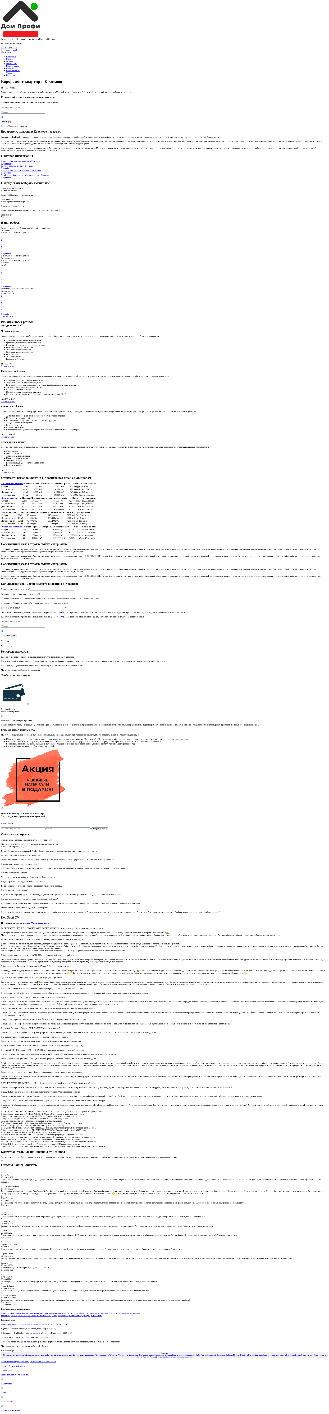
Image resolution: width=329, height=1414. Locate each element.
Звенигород (123, 1355)
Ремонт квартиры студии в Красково (17, 166)
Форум (9, 73)
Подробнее (6, 163)
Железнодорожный (102, 1355)
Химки (152, 1357)
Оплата (9, 59)
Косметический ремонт (12, 484)
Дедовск (58, 1355)
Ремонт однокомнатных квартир (36, 1313)
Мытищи (236, 1355)
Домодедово (90, 1355)
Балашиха (30, 1355)
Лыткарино (221, 1355)
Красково (168, 1355)
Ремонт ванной (33, 1324)
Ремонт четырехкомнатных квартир (124, 1313)
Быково (37, 1355)
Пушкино (282, 1355)
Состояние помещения (11, 599)
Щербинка (166, 1357)
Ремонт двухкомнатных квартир (65, 1313)
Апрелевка (21, 1355)
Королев (151, 1355)
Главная (4, 126)
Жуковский (114, 1355)
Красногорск (177, 1355)
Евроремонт (63, 1315)
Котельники (159, 1355)
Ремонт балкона (47, 1324)
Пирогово (266, 1355)
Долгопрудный (78, 1355)
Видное (44, 1355)
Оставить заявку (8, 366)
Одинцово (259, 1355)
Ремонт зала (6, 1324)
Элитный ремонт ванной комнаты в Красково (21, 170)
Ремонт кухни (60, 1324)
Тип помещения (8, 594)
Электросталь (176, 1357)
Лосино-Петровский (208, 1355)
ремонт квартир (33, 1333)
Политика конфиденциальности (15, 1362)
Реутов (298, 1355)
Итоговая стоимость (10, 608)
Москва (6, 1355)
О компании (11, 64)
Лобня (198, 1355)
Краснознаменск (188, 1355)
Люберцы (229, 1355)
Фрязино (146, 1357)
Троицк (139, 1357)
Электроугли (187, 1357)
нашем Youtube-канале (36, 923)
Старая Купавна (319, 1355)
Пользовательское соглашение (43, 1362)
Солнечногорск (307, 1355)
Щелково (158, 1357)
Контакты (10, 75)
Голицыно (51, 1355)
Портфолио (11, 57)
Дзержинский (67, 1355)
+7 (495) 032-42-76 (9, 48)
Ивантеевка (143, 1355)
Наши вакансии (13, 70)
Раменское (290, 1355)
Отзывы (9, 61)
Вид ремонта (6, 603)
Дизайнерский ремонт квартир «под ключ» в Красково (25, 175)
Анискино (13, 1355)
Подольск (274, 1355)
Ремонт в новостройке (11, 527)
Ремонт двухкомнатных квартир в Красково (20, 161)
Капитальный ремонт (11, 498)
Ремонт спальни (19, 1324)
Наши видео (11, 68)
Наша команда (12, 66)
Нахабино (244, 1355)
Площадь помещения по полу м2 (15, 589)
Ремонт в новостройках (11, 1313)
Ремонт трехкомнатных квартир (94, 1313)
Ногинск (251, 1355)
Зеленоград (133, 1355)
